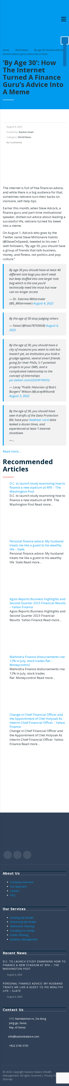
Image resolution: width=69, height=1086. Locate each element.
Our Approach (18, 886)
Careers (14, 891)
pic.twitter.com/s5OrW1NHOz (29, 380)
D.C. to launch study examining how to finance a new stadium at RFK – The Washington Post (37, 487)
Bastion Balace (33, 1072)
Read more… (12, 451)
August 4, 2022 (43, 303)
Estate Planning (19, 935)
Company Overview (21, 882)
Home (6, 50)
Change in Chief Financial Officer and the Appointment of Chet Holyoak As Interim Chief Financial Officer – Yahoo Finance (37, 720)
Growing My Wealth (21, 917)
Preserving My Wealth (23, 922)
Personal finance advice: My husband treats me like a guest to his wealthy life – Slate (36, 545)
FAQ (12, 895)
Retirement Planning (22, 926)
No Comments (14, 142)
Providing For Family (22, 930)
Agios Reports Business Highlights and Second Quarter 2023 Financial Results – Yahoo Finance (38, 603)
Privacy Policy (52, 1075)
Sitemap (8, 1079)
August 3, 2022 (19, 396)
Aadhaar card (39, 420)
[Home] (21, 19)
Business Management (24, 939)
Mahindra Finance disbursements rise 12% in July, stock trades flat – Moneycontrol (37, 661)
